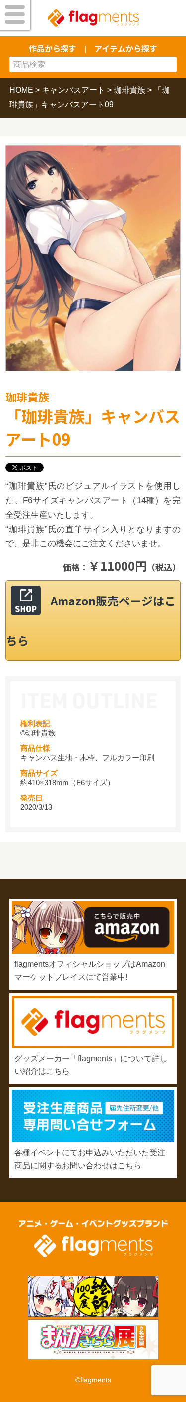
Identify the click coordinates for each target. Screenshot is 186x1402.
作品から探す (52, 48)
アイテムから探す (125, 48)
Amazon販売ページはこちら (91, 620)
